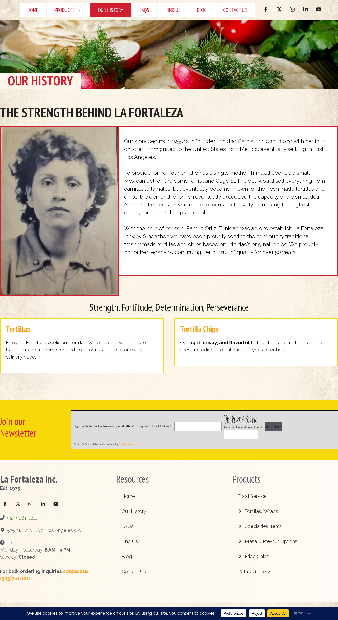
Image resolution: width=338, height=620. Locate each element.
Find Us (173, 10)
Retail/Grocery (254, 571)
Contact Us (235, 10)
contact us (75, 571)
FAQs (127, 526)
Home (32, 10)
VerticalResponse (129, 444)
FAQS (144, 10)
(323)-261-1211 (22, 518)
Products (65, 10)
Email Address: (162, 426)
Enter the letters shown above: (243, 427)
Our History (110, 10)
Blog (202, 10)
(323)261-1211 (15, 578)
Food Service (252, 496)
